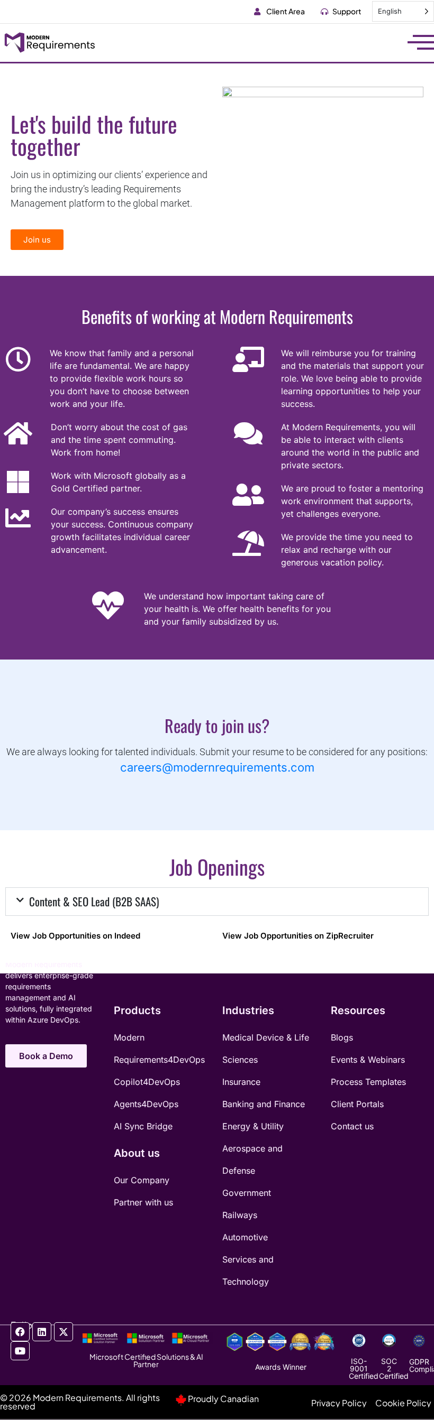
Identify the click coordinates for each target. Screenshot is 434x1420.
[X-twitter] (63, 1331)
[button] (217, 901)
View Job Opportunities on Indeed (75, 936)
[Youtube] (20, 1350)
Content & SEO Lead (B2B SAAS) (94, 901)
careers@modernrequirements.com (217, 767)
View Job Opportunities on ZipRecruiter (298, 936)
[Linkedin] (41, 1331)
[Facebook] (20, 1331)
